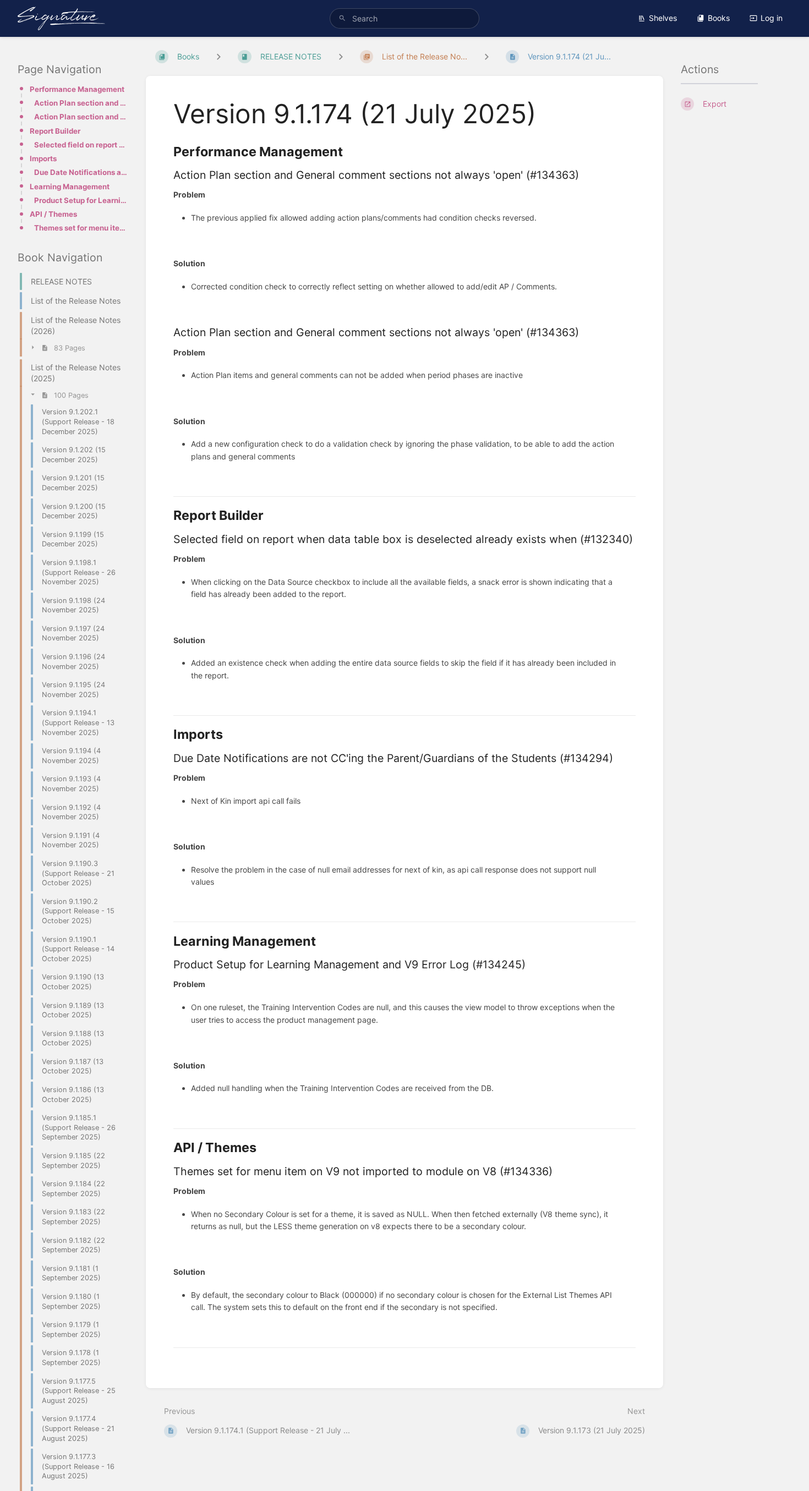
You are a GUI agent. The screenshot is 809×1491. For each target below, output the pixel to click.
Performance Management (77, 89)
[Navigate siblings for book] (218, 56)
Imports (43, 158)
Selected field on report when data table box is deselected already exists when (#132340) (81, 144)
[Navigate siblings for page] (486, 56)
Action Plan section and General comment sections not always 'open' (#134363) (81, 102)
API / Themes (53, 214)
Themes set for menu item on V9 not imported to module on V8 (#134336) (81, 227)
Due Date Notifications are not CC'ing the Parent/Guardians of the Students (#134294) (81, 172)
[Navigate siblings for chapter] (341, 56)
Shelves (663, 18)
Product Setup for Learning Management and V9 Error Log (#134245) (81, 200)
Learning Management (70, 186)
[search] (404, 18)
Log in (772, 18)
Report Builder (55, 131)
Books (719, 18)
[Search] (342, 18)
